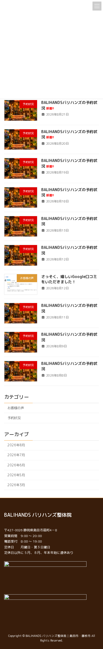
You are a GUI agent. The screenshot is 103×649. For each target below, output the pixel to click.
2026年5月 (16, 475)
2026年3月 (16, 485)
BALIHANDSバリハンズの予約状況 (69, 134)
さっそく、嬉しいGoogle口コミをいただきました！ (69, 279)
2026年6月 (16, 465)
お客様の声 (15, 408)
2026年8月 (16, 445)
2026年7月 (16, 455)
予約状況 (14, 418)
